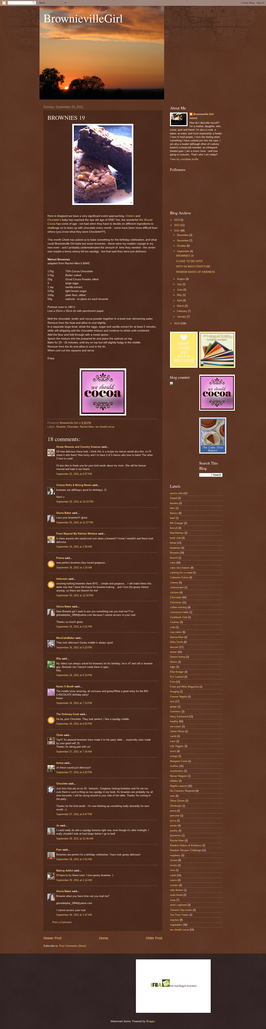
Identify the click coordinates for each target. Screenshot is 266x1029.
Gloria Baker (63, 512)
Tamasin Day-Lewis (181, 909)
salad (173, 875)
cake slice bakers (180, 567)
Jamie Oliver (177, 731)
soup (172, 900)
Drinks (173, 661)
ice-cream (175, 726)
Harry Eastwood (179, 716)
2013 (177, 219)
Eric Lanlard (176, 676)
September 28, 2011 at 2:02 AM (74, 859)
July (179, 284)
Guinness (175, 711)
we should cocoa (104, 426)
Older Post (154, 938)
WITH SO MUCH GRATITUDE (193, 266)
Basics (174, 513)
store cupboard (178, 904)
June (180, 289)
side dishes (176, 890)
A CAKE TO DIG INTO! (189, 261)
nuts (172, 795)
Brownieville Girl (203, 114)
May (180, 294)
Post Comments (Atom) (72, 945)
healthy (174, 721)
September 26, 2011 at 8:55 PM (74, 723)
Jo (57, 825)
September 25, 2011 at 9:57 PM (74, 473)
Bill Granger (176, 523)
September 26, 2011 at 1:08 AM (74, 546)
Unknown (62, 578)
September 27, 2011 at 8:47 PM (74, 814)
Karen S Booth (65, 686)
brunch (174, 557)
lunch (173, 751)
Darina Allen (176, 637)
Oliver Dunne (177, 800)
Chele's (130, 215)
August (181, 278)
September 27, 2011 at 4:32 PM (74, 772)
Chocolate (72, 426)
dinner (173, 652)
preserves (175, 835)
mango (174, 756)
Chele (59, 735)
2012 (177, 225)
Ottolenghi (175, 805)
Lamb (173, 736)
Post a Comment (61, 922)
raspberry (175, 855)
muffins (174, 766)
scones (174, 885)
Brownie (60, 426)
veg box (174, 919)
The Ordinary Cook (67, 714)
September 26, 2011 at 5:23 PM (74, 647)
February (182, 311)
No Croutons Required (182, 790)
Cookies (174, 622)
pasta (173, 810)
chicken (174, 592)
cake (172, 562)
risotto (173, 865)
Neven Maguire (178, 776)
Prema (60, 558)
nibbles (174, 780)
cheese (174, 582)
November (183, 240)
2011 (177, 230)
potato (173, 825)
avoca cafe (176, 493)
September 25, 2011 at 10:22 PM (74, 501)
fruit (172, 701)
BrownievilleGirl (83, 18)
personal (175, 815)
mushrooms (176, 770)
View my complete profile (184, 159)
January (182, 316)
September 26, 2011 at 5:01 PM (74, 626)
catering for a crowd (181, 572)
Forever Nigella (178, 696)
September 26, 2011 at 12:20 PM (74, 595)
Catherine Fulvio (179, 577)
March (181, 305)
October (182, 245)
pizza (173, 820)
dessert (174, 647)
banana (174, 503)
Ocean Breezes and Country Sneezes (78, 446)
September (183, 251)
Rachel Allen (87, 426)
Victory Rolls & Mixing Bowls (74, 485)
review (173, 860)
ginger (173, 706)
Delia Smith (176, 642)
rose (172, 870)
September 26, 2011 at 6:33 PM (74, 675)
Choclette (62, 783)
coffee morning (178, 607)
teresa (59, 762)
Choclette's (54, 219)
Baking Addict (64, 870)
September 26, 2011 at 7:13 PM (74, 703)
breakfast (175, 547)
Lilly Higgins (177, 746)
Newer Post (52, 938)
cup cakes (176, 632)
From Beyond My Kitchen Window (76, 533)
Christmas (175, 602)
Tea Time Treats (179, 914)
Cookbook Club (178, 617)
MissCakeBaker (65, 637)
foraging (174, 691)
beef (172, 518)
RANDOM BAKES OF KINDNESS (195, 271)
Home (103, 938)
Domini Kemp (177, 656)
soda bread (176, 894)
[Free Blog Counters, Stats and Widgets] (171, 384)
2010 (177, 323)
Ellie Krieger (177, 671)
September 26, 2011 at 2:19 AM (74, 567)
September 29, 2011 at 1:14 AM (74, 880)
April (180, 300)
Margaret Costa (178, 761)
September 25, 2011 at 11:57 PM (74, 522)
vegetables (176, 924)
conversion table (179, 612)
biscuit (173, 527)
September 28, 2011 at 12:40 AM (74, 838)
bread (173, 542)
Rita (58, 658)
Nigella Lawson (178, 785)
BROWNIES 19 (185, 255)
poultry (174, 830)
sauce (173, 880)
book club (175, 537)
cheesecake (177, 587)
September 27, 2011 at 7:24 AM (74, 751)
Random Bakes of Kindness (186, 845)
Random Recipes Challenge (185, 850)
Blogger (150, 1021)
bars (172, 508)
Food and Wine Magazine (184, 686)
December (183, 235)
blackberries (177, 532)
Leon (172, 741)
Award (173, 498)
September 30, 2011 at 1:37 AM (74, 914)
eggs (172, 666)
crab (172, 627)
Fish (172, 681)
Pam (59, 849)
